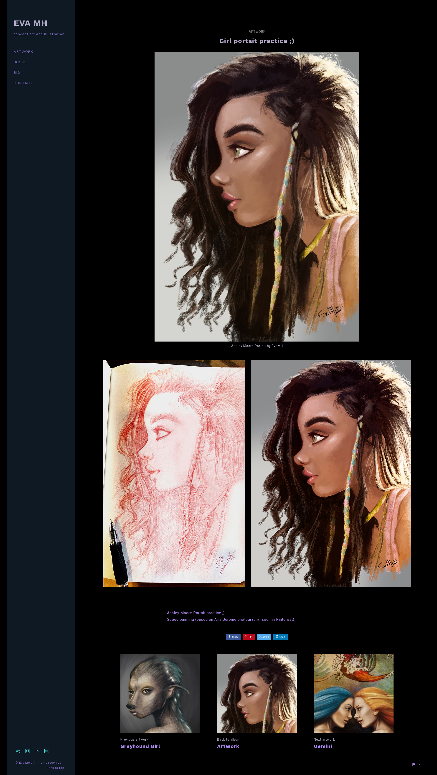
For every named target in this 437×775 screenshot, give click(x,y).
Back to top (56, 768)
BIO (17, 72)
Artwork (257, 31)
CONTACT (23, 83)
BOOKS (20, 62)
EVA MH (31, 23)
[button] (419, 764)
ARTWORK (23, 51)
